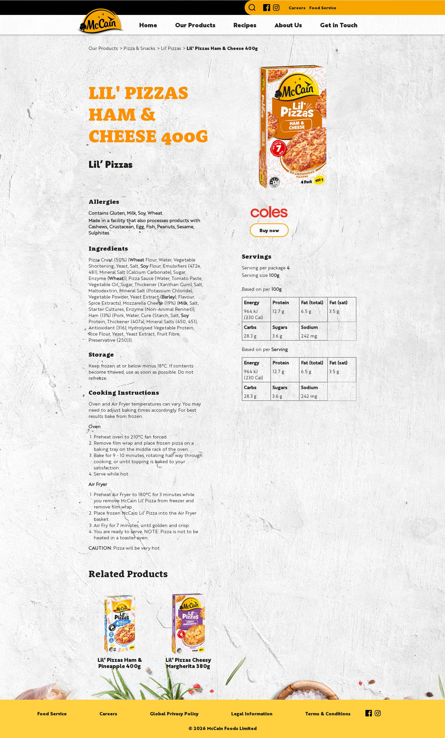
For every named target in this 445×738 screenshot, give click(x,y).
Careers (297, 7)
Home (148, 25)
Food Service (322, 7)
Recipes (245, 25)
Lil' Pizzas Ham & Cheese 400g (222, 48)
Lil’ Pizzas (171, 48)
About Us (288, 25)
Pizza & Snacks (139, 48)
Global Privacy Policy (174, 713)
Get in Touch (338, 25)
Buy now (269, 230)
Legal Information (251, 713)
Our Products (195, 25)
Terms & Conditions (327, 713)
